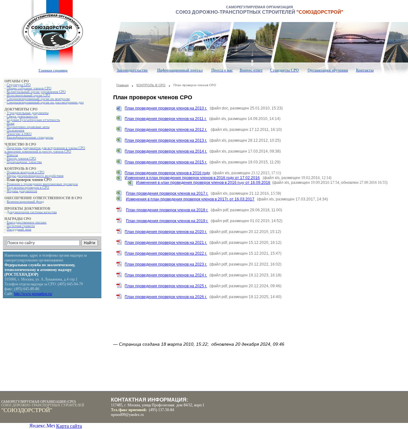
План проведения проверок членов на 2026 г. (166, 297)
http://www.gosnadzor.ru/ (33, 293)
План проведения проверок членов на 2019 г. (167, 221)
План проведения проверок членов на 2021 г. (166, 242)
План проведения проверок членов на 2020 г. (166, 232)
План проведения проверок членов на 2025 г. (166, 286)
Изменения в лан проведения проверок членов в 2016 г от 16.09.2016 (203, 182)
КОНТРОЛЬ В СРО (150, 85)
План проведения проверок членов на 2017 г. (167, 193)
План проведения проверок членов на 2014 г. (166, 151)
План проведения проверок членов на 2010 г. (166, 108)
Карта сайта (69, 426)
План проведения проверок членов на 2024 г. (166, 275)
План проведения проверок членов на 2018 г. (167, 210)
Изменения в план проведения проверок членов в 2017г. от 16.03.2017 (190, 199)
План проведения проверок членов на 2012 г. (166, 129)
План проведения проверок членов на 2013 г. (166, 140)
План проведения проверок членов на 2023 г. (166, 264)
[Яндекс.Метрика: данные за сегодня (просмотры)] (42, 425)
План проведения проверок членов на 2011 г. (166, 119)
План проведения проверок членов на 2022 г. (166, 253)
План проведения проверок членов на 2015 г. (166, 162)
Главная (122, 85)
